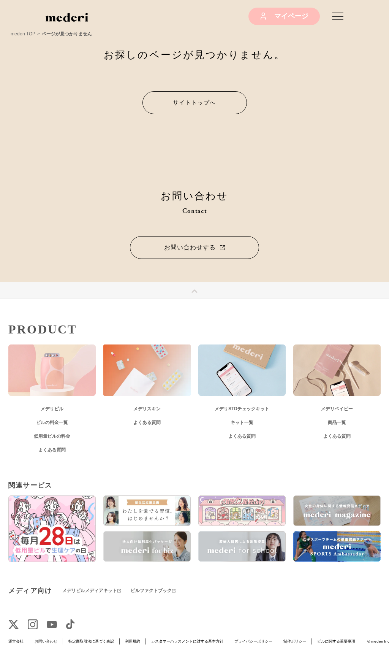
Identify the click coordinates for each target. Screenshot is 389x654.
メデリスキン (147, 408)
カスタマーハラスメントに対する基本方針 (187, 641)
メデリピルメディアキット (89, 590)
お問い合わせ (46, 641)
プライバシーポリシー (253, 641)
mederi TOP (23, 34)
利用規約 (132, 641)
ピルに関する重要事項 (336, 641)
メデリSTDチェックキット (242, 408)
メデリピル (52, 408)
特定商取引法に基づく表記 (91, 641)
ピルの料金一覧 (52, 422)
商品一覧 (337, 422)
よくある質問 (52, 449)
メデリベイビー (337, 408)
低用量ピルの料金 (52, 436)
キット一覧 (242, 422)
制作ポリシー (294, 641)
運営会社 (16, 641)
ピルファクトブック (151, 590)
